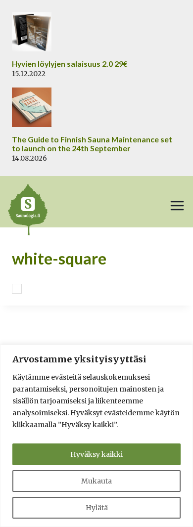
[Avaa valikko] (177, 206)
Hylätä (97, 507)
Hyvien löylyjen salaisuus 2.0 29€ (70, 63)
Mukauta (96, 481)
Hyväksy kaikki (96, 454)
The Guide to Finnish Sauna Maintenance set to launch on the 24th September (92, 144)
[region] (96, 436)
